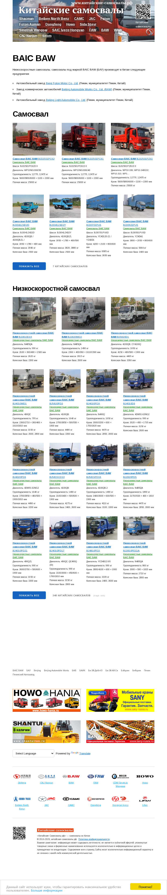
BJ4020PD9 (98, 400)
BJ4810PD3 (98, 547)
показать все (29, 266)
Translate (84, 753)
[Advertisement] (84, 634)
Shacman (26, 18)
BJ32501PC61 (83, 158)
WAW (118, 30)
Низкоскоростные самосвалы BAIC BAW (33, 340)
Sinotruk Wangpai (33, 30)
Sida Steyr (88, 24)
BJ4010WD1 (25, 400)
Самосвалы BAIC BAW (24, 162)
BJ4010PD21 (25, 547)
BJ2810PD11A (135, 547)
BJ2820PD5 (135, 473)
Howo (70, 24)
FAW (92, 30)
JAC (92, 18)
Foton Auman (30, 24)
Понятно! (145, 886)
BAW (105, 30)
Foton (105, 18)
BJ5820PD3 (61, 400)
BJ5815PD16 (98, 473)
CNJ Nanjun (28, 35)
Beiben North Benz (54, 18)
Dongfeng (53, 24)
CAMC (79, 18)
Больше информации (46, 890)
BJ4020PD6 (25, 473)
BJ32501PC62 (34, 158)
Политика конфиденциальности (94, 839)
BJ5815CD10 (61, 473)
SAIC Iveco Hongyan (68, 30)
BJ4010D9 (135, 400)
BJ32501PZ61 (132, 158)
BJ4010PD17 (61, 547)
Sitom (47, 35)
